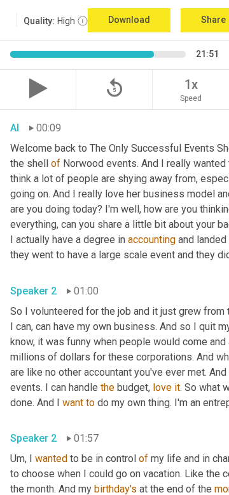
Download (129, 20)
